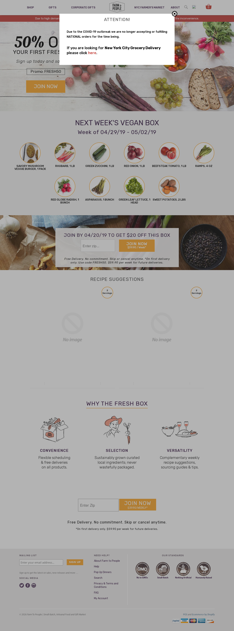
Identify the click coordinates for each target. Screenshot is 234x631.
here (92, 53)
